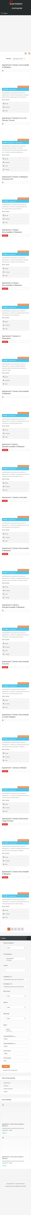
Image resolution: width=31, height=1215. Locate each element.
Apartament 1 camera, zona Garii (14, 497)
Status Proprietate (9, 943)
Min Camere (7, 991)
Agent (5, 1025)
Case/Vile (6, 1085)
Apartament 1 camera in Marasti (14, 768)
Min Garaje (6, 1013)
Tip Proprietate (8, 954)
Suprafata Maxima (10, 1043)
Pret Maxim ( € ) (8, 984)
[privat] (15, 1029)
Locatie (5, 965)
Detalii (10, 1130)
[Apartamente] (15, 958)
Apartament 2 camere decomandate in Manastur (12, 231)
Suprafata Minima (10, 1036)
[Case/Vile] (15, 960)
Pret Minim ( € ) (8, 976)
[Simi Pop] (15, 1031)
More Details (6, 100)
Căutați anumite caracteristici (10, 1070)
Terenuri (6, 1091)
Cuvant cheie (7, 1050)
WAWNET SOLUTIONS (20, 1186)
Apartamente (7, 1083)
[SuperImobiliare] (15, 2)
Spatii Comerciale (8, 1088)
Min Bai (5, 1002)
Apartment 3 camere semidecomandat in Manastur (13, 445)
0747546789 (17, 8)
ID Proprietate (7, 1058)
